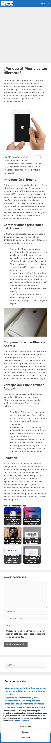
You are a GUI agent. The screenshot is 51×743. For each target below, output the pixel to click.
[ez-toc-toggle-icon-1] (38, 157)
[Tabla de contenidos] (39, 157)
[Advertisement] (25, 34)
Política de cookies (21, 721)
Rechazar (25, 732)
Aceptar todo (25, 726)
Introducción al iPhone (17, 161)
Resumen (11, 173)
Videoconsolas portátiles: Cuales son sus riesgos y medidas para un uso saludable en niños (25, 691)
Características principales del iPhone (24, 163)
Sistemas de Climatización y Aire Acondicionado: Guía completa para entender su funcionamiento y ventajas (24, 701)
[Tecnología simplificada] (7, 3)
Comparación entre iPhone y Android (23, 167)
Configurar (25, 738)
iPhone (7, 83)
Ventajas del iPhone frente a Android (23, 170)
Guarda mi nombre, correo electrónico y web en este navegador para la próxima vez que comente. (25, 634)
